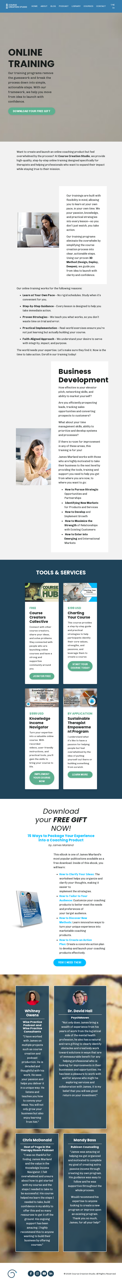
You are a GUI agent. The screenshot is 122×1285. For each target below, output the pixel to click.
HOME (34, 6)
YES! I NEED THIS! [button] (69, 962)
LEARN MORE (80, 774)
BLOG (53, 6)
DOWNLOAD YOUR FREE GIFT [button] (31, 111)
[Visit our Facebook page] (31, 1274)
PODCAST (64, 6)
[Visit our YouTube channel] (44, 1274)
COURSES (88, 6)
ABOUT (44, 6)
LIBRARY (76, 6)
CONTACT (101, 6)
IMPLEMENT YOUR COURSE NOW (42, 778)
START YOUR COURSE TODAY (80, 666)
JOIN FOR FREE (42, 676)
